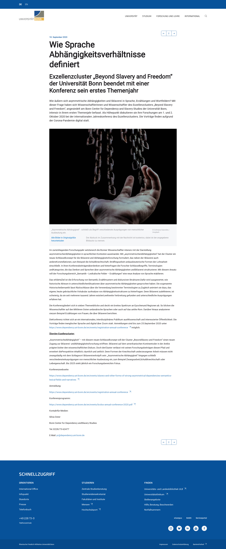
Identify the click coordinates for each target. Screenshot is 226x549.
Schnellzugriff (37, 474)
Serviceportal (201, 518)
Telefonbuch (25, 509)
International (192, 16)
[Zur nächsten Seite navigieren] (174, 33)
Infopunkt (24, 494)
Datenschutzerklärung (180, 544)
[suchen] (205, 18)
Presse (22, 504)
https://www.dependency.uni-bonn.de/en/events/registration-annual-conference (88, 327)
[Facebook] (204, 529)
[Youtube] (196, 529)
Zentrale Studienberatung (94, 489)
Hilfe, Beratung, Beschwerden (158, 504)
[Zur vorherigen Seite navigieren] (163, 33)
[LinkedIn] (187, 529)
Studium (146, 16)
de (20, 4)
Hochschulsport (90, 509)
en (26, 4)
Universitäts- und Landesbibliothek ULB (163, 489)
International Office (28, 489)
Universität (131, 16)
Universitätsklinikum (154, 494)
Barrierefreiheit (198, 544)
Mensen (86, 504)
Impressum (163, 544)
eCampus (178, 518)
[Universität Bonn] (31, 16)
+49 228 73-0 (27, 518)
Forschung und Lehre (168, 16)
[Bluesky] (179, 529)
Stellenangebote (152, 499)
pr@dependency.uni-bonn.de (70, 435)
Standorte (24, 499)
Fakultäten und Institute (93, 499)
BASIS (188, 518)
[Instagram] (170, 529)
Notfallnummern (152, 509)
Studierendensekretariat (94, 494)
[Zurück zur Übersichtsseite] (169, 33)
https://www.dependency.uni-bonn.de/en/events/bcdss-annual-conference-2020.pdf (90, 404)
